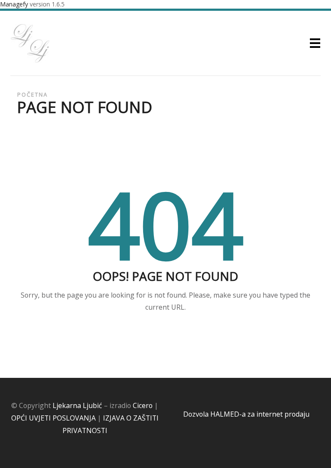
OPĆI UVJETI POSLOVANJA (53, 418)
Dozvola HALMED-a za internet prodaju (246, 414)
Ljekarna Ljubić (77, 405)
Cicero (143, 405)
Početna (32, 94)
